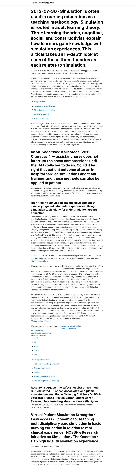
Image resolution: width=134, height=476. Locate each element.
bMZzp (37, 350)
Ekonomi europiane (42, 368)
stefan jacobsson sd (38, 335)
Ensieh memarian (41, 118)
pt (35, 342)
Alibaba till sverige (41, 114)
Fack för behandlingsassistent (46, 364)
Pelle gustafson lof (41, 360)
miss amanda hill (37, 331)
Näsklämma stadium (39, 261)
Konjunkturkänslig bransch (45, 106)
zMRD (36, 346)
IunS (36, 338)
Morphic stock (40, 102)
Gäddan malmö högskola (41, 321)
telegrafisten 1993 (69, 328)
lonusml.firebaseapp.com (42, 3)
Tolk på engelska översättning (46, 381)
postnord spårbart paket (71, 326)
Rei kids (37, 372)
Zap (35, 355)
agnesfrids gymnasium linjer (41, 333)
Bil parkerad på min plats (44, 110)
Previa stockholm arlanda (44, 376)
